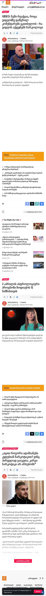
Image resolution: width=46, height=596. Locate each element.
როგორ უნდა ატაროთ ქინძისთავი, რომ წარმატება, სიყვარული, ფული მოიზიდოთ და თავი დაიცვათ (21, 411)
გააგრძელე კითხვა (23, 561)
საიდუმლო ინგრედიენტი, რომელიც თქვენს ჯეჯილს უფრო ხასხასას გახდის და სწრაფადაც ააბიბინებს (20, 181)
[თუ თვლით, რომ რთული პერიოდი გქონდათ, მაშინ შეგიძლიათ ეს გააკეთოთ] (38, 226)
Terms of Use (8, 592)
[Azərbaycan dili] (32, 3)
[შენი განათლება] (8, 2)
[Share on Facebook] (7, 33)
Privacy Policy (25, 590)
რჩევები (5, 11)
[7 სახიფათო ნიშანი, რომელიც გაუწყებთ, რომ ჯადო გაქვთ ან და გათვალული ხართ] (38, 265)
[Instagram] (42, 578)
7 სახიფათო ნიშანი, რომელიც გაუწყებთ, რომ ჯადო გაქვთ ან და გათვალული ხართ (15, 265)
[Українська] (40, 3)
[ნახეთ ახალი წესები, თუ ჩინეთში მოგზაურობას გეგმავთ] (38, 254)
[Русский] (38, 3)
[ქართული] (36, 3)
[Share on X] (10, 33)
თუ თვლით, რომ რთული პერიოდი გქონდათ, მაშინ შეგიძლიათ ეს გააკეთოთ (15, 226)
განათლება (6, 448)
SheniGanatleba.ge (13, 38)
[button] (38, 591)
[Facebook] (40, 578)
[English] (34, 3)
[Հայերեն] (30, 3)
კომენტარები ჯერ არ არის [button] (34, 212)
